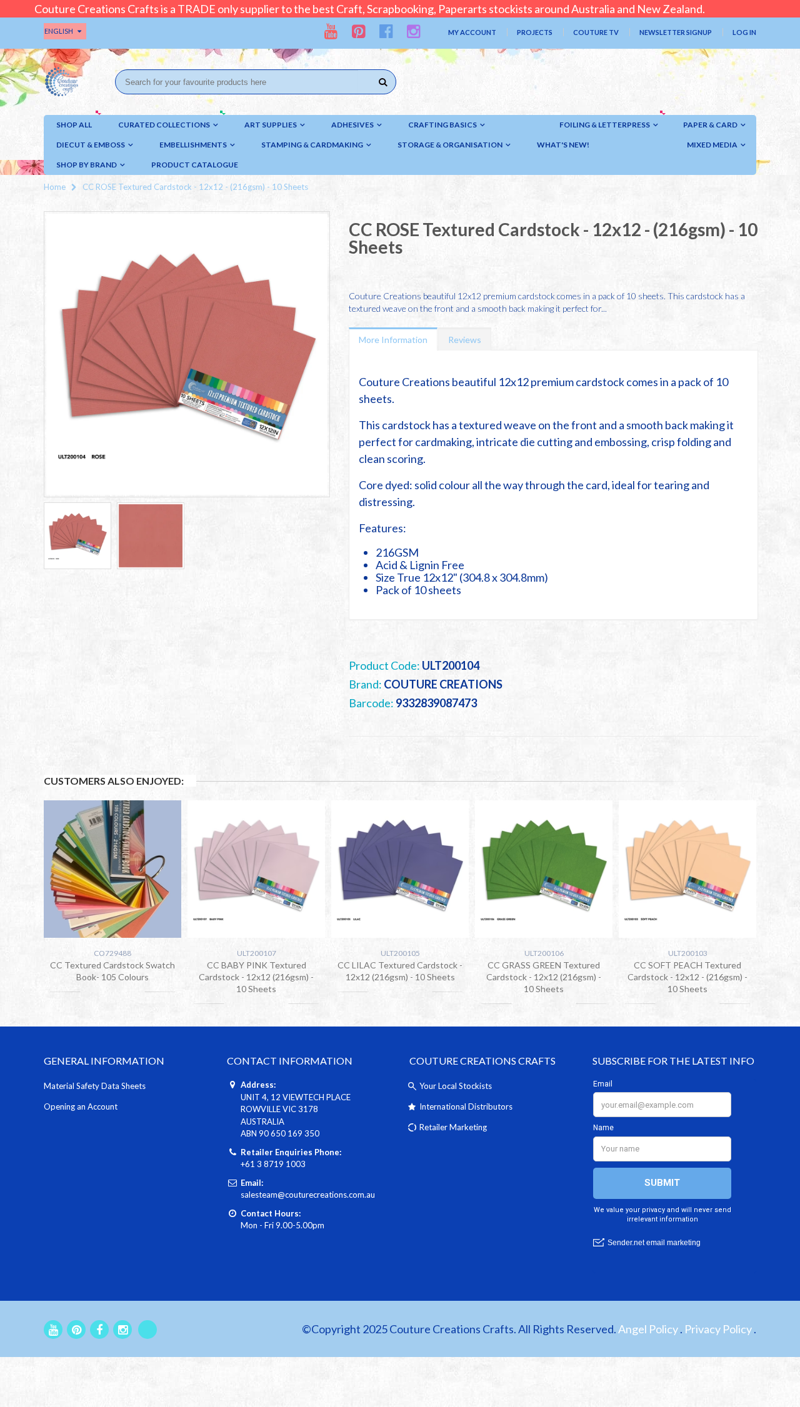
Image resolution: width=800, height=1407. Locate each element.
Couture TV (596, 32)
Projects (534, 32)
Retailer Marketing (453, 1127)
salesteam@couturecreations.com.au (308, 1195)
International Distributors (465, 1106)
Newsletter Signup (675, 32)
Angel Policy (648, 1329)
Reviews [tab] (464, 339)
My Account (472, 32)
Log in (744, 32)
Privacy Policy (718, 1329)
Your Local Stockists (455, 1086)
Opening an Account (81, 1106)
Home (55, 187)
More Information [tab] (393, 339)
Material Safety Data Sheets (95, 1086)
